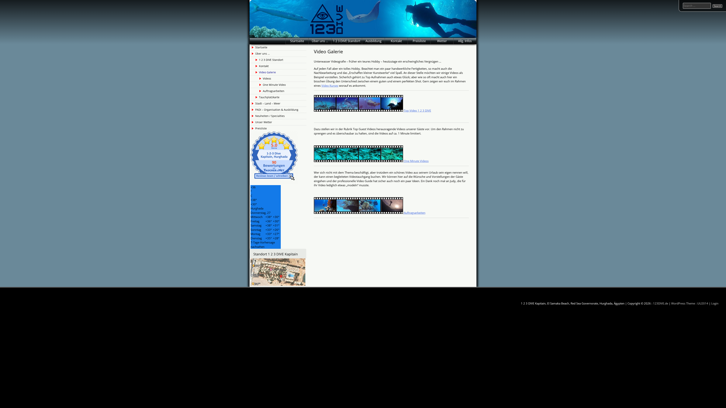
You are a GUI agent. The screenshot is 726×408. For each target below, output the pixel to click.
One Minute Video (274, 85)
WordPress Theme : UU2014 (689, 303)
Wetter (442, 41)
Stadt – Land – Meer (267, 103)
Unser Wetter (263, 122)
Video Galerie (267, 72)
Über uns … (320, 41)
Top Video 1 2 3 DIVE (417, 110)
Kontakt (396, 41)
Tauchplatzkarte (269, 97)
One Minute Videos (416, 161)
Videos (267, 78)
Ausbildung (373, 41)
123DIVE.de (660, 303)
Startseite (297, 41)
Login (714, 303)
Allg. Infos (465, 41)
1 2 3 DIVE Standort (346, 41)
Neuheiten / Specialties (270, 116)
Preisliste (419, 41)
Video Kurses (329, 85)
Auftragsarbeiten (414, 213)
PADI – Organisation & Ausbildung (276, 109)
